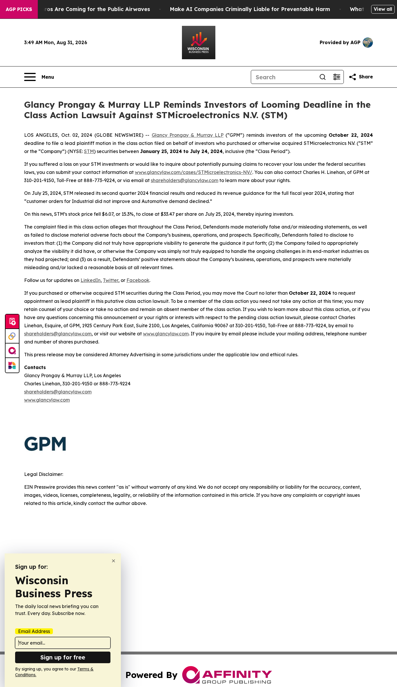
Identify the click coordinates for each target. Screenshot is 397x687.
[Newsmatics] (12, 365)
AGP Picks (19, 9)
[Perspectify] (12, 336)
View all (383, 9)
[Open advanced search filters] (337, 77)
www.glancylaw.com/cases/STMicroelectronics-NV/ (193, 172)
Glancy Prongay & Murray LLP (187, 135)
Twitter (110, 280)
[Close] (113, 561)
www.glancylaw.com (166, 334)
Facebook (137, 280)
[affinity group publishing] (12, 351)
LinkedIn (91, 280)
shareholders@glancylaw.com (184, 180)
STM (89, 151)
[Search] (323, 77)
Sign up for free (62, 657)
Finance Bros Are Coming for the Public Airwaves (84, 9)
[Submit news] (12, 321)
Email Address (34, 631)
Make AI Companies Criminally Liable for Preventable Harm (250, 9)
